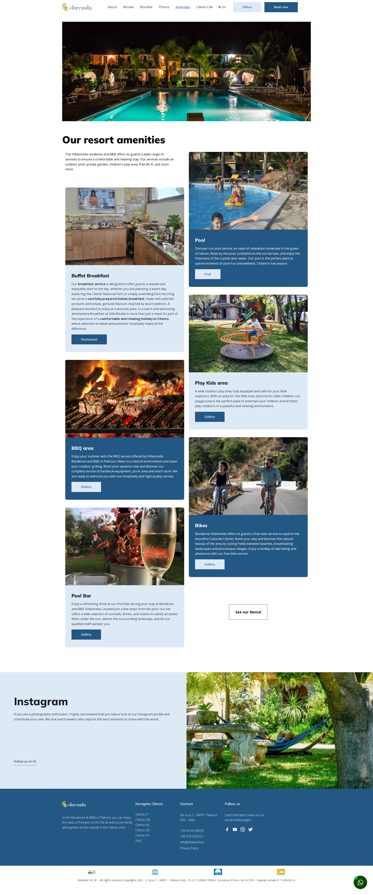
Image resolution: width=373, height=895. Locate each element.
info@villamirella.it (192, 842)
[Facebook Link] (227, 829)
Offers (247, 7)
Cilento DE (142, 830)
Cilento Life (204, 7)
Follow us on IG (25, 761)
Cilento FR (142, 835)
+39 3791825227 (192, 836)
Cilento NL (142, 825)
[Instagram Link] (242, 829)
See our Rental (248, 612)
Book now (281, 7)
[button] (223, 7)
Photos (164, 7)
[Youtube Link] (235, 829)
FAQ (138, 841)
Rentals (128, 7)
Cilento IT (141, 814)
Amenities (183, 7)
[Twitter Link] (250, 829)
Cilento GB (142, 820)
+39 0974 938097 (192, 831)
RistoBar (146, 7)
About (112, 7)
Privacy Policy (189, 848)
